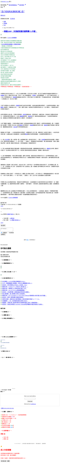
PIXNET (19, 443)
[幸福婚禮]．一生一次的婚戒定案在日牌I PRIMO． (15, 300)
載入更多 (3, 225)
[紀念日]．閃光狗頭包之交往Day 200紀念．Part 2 (14, 285)
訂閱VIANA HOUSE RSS (7, 408)
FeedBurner (33, 404)
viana (2, 206)
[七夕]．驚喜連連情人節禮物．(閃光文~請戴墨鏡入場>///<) (17, 283)
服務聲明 (44, 443)
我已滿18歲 (3, 461)
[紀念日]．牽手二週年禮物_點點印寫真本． (13, 297)
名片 (5, 25)
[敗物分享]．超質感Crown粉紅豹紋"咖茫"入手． (14, 288)
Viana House (3, 339)
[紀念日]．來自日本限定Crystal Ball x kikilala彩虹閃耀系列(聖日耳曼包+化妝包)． (22, 304)
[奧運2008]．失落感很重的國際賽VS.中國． (20, 31)
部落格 (5, 23)
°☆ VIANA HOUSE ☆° (13, 11)
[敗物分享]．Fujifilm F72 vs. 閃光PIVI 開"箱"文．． (15, 286)
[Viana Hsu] (1, 346)
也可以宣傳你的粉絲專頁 (5, 342)
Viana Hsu (2, 345)
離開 (8, 461)
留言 (12, 214)
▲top (2, 222)
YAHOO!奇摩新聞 (13, 197)
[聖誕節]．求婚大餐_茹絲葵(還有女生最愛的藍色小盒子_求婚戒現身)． (20, 302)
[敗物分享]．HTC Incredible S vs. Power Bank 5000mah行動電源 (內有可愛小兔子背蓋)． (24, 295)
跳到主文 (3, 15)
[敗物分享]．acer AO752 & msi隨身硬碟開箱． (14, 290)
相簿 (5, 21)
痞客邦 (9, 214)
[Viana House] (1, 341)
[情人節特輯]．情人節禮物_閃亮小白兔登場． (14, 293)
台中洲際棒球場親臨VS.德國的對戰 (11, 44)
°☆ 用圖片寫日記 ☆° (15, 220)
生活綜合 (12, 18)
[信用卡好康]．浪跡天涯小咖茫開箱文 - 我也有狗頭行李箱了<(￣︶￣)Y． (21, 299)
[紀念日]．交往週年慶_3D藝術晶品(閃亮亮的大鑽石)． (16, 292)
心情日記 (12, 218)
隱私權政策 (38, 443)
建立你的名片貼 (3, 348)
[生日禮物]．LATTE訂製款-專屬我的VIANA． (14, 281)
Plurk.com (13, 388)
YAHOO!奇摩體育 (12, 37)
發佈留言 (3, 234)
